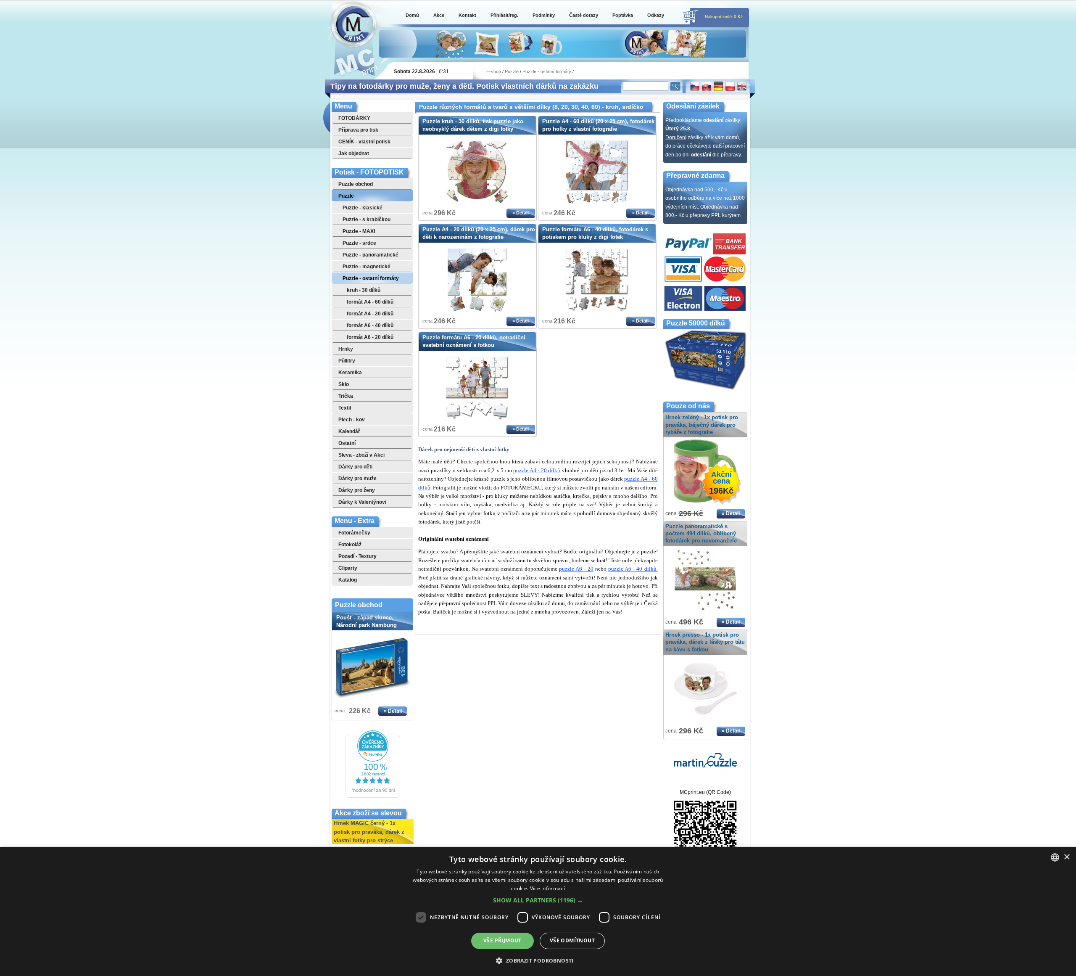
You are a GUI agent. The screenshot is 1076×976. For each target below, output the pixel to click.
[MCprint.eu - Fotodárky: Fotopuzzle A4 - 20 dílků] (477, 310)
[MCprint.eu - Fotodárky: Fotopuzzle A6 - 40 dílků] (596, 310)
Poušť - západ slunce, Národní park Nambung (367, 625)
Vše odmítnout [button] (572, 940)
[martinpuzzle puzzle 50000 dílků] (705, 767)
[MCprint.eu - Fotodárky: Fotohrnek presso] (705, 720)
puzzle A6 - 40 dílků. (633, 569)
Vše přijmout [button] (502, 940)
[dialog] (538, 911)
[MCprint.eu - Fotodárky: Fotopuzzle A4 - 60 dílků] (596, 202)
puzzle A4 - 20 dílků (536, 470)
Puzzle (512, 71)
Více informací (547, 888)
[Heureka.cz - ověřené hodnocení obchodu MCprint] (372, 796)
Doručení (675, 137)
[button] (538, 900)
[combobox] (1055, 857)
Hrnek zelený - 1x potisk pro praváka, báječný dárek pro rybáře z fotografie (701, 424)
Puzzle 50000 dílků (695, 323)
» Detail (393, 711)
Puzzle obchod (358, 605)
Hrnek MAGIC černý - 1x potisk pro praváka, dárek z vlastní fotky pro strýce (369, 826)
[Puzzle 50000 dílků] (705, 389)
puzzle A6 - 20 (576, 569)
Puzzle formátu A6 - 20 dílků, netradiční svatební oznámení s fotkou (473, 341)
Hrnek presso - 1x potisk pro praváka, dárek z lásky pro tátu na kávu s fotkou (705, 642)
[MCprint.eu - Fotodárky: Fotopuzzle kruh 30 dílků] (477, 202)
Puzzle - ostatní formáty (546, 71)
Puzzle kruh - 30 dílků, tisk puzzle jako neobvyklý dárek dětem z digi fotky (472, 125)
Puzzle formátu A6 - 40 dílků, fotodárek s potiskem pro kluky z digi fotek (595, 233)
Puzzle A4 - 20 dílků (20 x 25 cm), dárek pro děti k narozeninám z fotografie (478, 233)
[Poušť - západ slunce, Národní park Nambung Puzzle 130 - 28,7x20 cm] (372, 668)
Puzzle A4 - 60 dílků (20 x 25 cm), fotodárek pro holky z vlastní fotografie (598, 125)
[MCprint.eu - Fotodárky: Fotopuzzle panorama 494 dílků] (705, 612)
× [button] (1066, 857)
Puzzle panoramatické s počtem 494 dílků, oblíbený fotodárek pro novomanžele (701, 533)
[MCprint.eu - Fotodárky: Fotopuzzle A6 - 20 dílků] (477, 418)
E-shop (493, 71)
